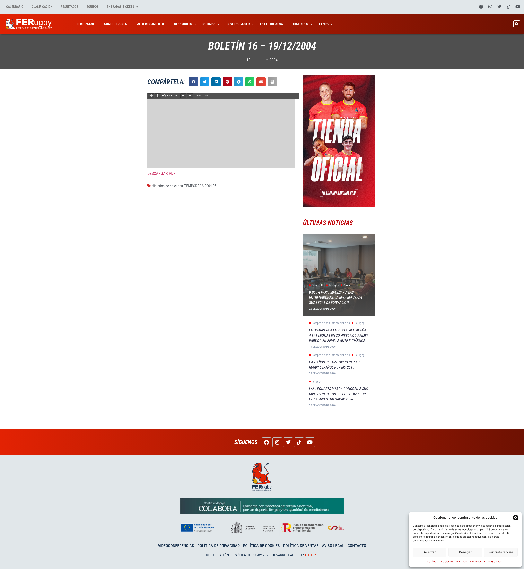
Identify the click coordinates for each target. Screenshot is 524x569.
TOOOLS (311, 555)
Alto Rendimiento (150, 24)
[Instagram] (490, 7)
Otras (346, 285)
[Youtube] (518, 7)
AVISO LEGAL (496, 561)
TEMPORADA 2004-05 (200, 186)
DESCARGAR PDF (161, 173)
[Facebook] (481, 7)
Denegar (465, 552)
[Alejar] (183, 95)
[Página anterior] (151, 95)
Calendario (15, 7)
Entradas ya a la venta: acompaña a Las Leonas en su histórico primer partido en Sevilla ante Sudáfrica (338, 335)
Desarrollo (183, 24)
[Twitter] (499, 7)
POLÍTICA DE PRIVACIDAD (471, 561)
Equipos (93, 7)
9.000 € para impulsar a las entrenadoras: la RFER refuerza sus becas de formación (335, 297)
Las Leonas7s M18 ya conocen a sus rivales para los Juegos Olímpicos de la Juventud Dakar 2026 (338, 394)
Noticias (208, 24)
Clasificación (42, 7)
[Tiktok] (509, 7)
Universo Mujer (238, 24)
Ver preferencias (500, 552)
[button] (516, 518)
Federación (85, 24)
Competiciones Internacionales (331, 323)
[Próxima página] (158, 95)
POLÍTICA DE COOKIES (440, 561)
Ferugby (334, 285)
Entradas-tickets (120, 7)
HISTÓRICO (300, 24)
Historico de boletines (167, 186)
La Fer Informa (271, 24)
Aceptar (430, 552)
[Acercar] (190, 95)
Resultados (69, 7)
